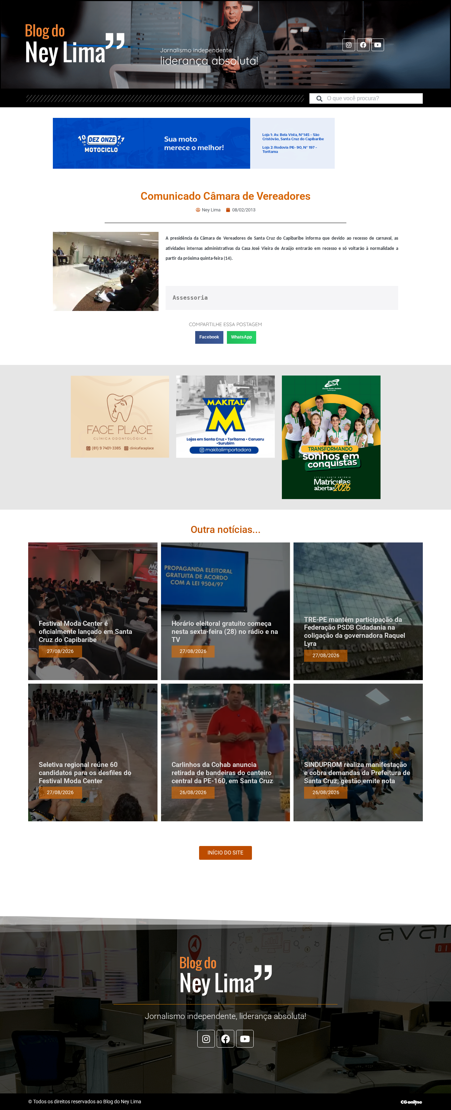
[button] (209, 337)
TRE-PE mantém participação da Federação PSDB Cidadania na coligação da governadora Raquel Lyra (354, 632)
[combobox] (366, 98)
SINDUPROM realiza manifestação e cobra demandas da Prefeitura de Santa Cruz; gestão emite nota (357, 773)
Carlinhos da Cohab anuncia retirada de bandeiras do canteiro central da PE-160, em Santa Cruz (222, 773)
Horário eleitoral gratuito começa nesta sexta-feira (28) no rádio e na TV (225, 631)
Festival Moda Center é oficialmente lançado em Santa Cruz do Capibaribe (85, 631)
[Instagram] (348, 44)
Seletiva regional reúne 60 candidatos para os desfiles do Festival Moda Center (85, 773)
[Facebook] (363, 44)
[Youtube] (377, 44)
